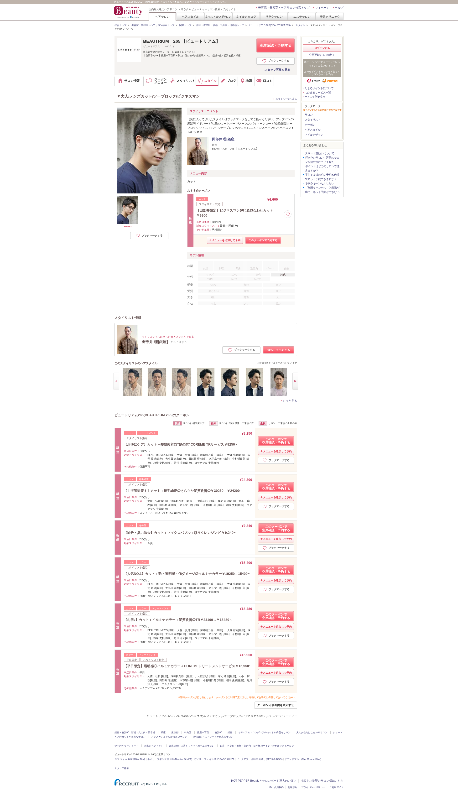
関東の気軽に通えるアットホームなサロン (191, 745)
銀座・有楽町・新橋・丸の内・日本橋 (134, 732)
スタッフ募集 (121, 768)
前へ (116, 381)
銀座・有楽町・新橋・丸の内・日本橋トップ (220, 25)
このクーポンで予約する (263, 240)
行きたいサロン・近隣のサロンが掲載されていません (322, 160)
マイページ (322, 7)
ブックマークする (278, 60)
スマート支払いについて (319, 153)
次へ (295, 381)
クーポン (310, 124)
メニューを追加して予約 (226, 240)
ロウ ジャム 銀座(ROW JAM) (129, 759)
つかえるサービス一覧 (318, 92)
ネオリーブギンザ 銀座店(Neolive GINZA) (169, 759)
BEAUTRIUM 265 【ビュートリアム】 (181, 41)
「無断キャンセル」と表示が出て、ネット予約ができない (322, 190)
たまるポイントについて (319, 88)
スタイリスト (312, 119)
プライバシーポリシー (313, 787)
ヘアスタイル (190, 16)
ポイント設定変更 (315, 97)
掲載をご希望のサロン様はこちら (322, 780)
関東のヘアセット (153, 745)
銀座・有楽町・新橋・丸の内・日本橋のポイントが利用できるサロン (257, 745)
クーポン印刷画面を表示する (275, 705)
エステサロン (302, 16)
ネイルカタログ (246, 16)
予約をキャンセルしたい (319, 183)
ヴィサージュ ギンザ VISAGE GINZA (214, 759)
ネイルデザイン (314, 134)
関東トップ (185, 25)
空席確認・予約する (276, 45)
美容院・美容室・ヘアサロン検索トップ (284, 7)
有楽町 (218, 732)
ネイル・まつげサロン (218, 16)
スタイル (300, 25)
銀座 (163, 732)
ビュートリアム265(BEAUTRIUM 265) (270, 25)
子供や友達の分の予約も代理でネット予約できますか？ (322, 177)
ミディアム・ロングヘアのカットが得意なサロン (264, 732)
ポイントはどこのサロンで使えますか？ (322, 168)
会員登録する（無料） (322, 55)
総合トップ (120, 25)
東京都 (174, 732)
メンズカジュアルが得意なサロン (169, 736)
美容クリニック (330, 16)
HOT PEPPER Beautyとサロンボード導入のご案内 (264, 780)
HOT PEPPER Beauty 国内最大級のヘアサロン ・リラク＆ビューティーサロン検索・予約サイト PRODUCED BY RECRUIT (129, 12)
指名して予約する (278, 350)
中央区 (187, 732)
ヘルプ (339, 7)
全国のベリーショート (126, 745)
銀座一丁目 (203, 732)
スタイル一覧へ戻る (286, 99)
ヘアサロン (162, 16)
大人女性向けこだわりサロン (311, 732)
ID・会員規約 (276, 787)
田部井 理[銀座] (223, 139)
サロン (308, 114)
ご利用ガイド (336, 787)
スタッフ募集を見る (277, 69)
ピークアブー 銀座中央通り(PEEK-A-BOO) (259, 759)
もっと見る (290, 400)
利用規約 (292, 787)
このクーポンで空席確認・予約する (276, 440)
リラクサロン (274, 16)
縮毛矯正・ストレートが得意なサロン (213, 736)
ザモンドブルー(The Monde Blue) (303, 759)
